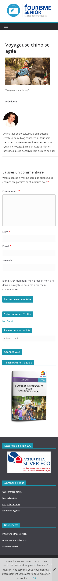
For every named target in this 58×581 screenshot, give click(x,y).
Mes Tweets (8, 321)
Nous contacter (10, 546)
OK (34, 578)
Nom (6, 231)
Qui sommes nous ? (12, 491)
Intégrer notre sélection (14, 533)
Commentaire (11, 191)
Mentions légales (11, 510)
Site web (7, 260)
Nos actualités (9, 498)
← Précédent (9, 101)
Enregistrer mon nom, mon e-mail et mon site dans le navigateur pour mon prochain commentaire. (28, 285)
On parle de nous (11, 504)
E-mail (6, 246)
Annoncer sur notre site (14, 540)
